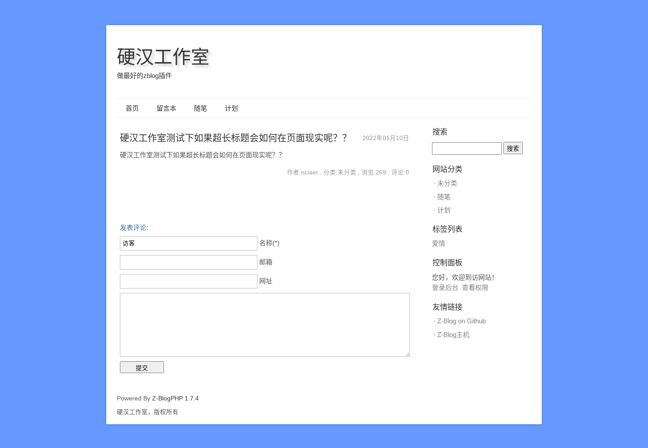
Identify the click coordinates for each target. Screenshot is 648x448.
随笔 (200, 108)
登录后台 (445, 287)
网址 (265, 281)
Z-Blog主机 (453, 334)
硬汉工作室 (163, 57)
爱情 (438, 243)
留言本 (166, 108)
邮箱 (265, 262)
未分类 (447, 183)
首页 (132, 108)
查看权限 (475, 287)
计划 (231, 108)
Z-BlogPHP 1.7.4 (175, 398)
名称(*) (269, 243)
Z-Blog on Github (461, 321)
